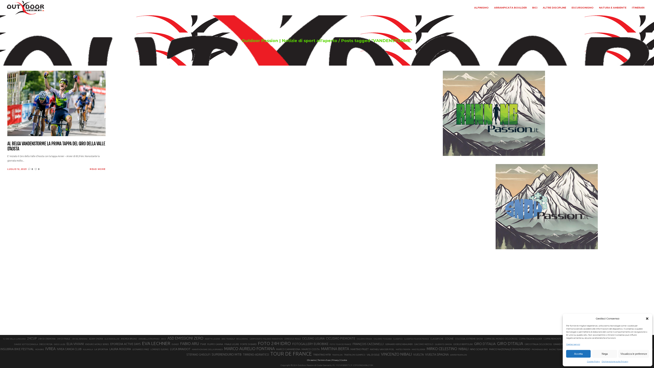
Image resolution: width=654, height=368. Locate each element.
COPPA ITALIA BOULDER (530, 339)
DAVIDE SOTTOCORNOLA (26, 344)
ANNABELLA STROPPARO (149, 339)
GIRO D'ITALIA (485, 344)
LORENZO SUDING (160, 349)
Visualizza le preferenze (633, 353)
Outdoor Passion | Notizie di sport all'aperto (289, 41)
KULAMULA (88, 349)
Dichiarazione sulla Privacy (615, 361)
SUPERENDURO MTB (227, 354)
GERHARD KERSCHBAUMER (399, 344)
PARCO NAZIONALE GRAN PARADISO (509, 349)
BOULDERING (242, 339)
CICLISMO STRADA (364, 339)
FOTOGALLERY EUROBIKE (310, 344)
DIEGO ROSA (45, 344)
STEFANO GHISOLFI (198, 354)
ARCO (163, 339)
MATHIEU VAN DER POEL (382, 349)
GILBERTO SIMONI (443, 344)
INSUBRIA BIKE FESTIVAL (17, 349)
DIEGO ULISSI (59, 344)
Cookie (343, 360)
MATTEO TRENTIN (403, 349)
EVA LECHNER (156, 343)
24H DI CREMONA (47, 339)
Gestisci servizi (573, 344)
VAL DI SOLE (373, 354)
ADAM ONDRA (96, 339)
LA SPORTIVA (101, 349)
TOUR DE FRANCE (291, 354)
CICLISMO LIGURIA (313, 338)
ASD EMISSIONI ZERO (185, 338)
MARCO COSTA (311, 349)
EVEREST (175, 344)
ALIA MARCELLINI (111, 339)
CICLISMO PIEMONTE (340, 338)
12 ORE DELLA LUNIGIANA (14, 339)
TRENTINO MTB (322, 354)
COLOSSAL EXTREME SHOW (469, 339)
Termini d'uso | (325, 360)
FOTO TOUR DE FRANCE (340, 344)
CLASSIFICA (398, 339)
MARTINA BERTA (335, 349)
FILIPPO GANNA (215, 344)
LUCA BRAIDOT (180, 349)
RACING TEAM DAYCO (558, 349)
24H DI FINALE (63, 339)
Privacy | (336, 360)
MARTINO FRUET (360, 349)
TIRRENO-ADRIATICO (256, 354)
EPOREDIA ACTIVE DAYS (125, 344)
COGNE (449, 338)
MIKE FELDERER (418, 349)
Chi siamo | (312, 360)
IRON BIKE (39, 349)
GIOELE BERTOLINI (463, 344)
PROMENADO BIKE (540, 349)
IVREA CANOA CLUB (69, 349)
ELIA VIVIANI (75, 344)
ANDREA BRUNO (129, 339)
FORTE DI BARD (248, 344)
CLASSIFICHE (436, 338)
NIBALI (463, 349)
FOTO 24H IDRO (274, 343)
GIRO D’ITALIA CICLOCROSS (538, 344)
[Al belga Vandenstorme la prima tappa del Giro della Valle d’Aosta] (56, 103)
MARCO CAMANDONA (288, 349)
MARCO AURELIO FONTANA (249, 349)
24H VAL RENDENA (80, 339)
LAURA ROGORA (120, 349)
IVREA (50, 349)
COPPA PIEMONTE (552, 339)
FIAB (203, 344)
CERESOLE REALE (292, 339)
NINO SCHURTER (479, 349)
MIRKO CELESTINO (442, 349)
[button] (647, 318)
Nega (605, 353)
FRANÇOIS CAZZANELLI (368, 344)
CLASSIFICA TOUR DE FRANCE (416, 339)
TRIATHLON (337, 355)
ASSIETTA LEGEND (212, 339)
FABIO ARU (189, 343)
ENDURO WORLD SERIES (97, 344)
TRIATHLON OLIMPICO (354, 355)
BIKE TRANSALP (228, 339)
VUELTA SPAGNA (437, 354)
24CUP (32, 338)
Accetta (578, 353)
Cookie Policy (593, 361)
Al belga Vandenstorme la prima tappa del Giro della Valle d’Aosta (56, 146)
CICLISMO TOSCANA (382, 339)
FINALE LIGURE (231, 344)
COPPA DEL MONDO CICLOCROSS (500, 339)
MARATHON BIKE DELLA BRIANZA (207, 349)
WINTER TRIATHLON (458, 355)
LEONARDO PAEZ (140, 349)
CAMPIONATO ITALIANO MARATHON (266, 339)
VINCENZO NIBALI (396, 354)
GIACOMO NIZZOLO (423, 344)
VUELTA (418, 354)
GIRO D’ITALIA (510, 343)
